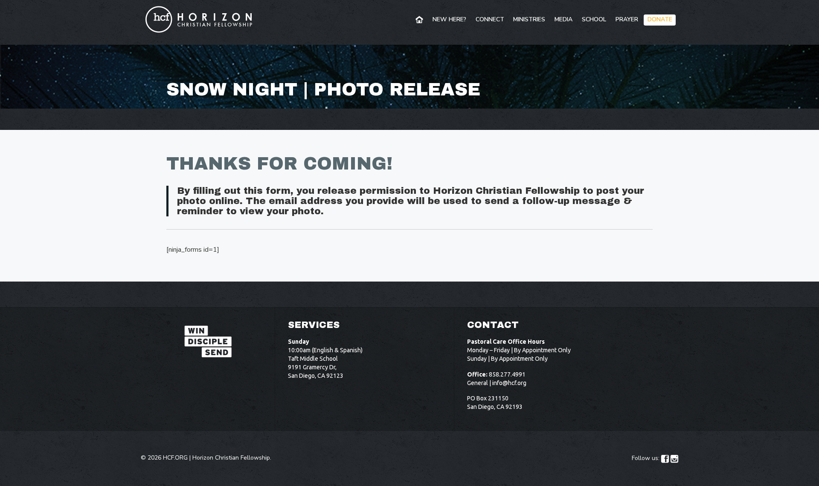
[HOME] (420, 20)
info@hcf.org (509, 383)
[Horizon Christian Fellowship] (199, 19)
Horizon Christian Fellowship (231, 458)
